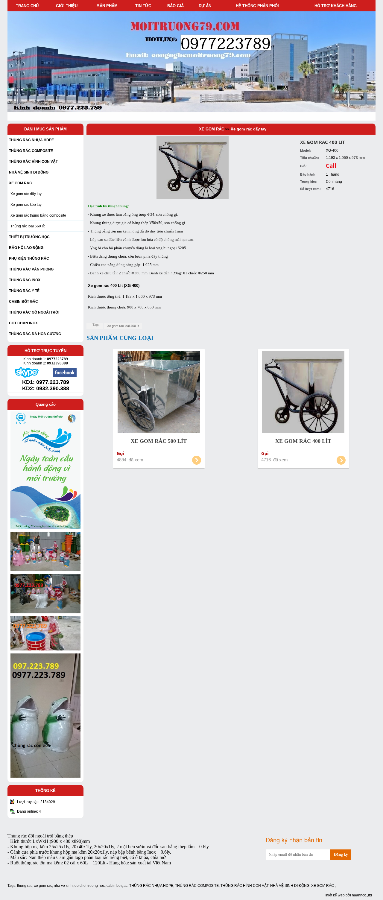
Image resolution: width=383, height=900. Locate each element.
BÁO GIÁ (176, 6)
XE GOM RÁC (211, 129)
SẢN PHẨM (108, 6)
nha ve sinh (63, 886)
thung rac (24, 886)
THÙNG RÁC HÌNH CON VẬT (244, 886)
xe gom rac (43, 886)
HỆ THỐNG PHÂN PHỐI (258, 6)
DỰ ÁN (206, 6)
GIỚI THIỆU (68, 6)
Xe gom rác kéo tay (26, 205)
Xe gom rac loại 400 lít (123, 326)
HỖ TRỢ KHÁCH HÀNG (336, 6)
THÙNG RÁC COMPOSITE (197, 886)
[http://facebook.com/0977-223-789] (64, 376)
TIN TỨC (144, 6)
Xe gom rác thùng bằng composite (38, 215)
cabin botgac (117, 886)
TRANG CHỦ (27, 6)
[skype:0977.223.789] (26, 376)
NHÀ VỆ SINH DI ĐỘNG (289, 886)
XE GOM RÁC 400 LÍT (303, 441)
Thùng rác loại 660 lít (27, 226)
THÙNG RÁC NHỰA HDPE (151, 886)
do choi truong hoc (90, 886)
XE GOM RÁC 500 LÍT (159, 441)
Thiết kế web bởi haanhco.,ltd (348, 895)
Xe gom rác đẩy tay (26, 194)
